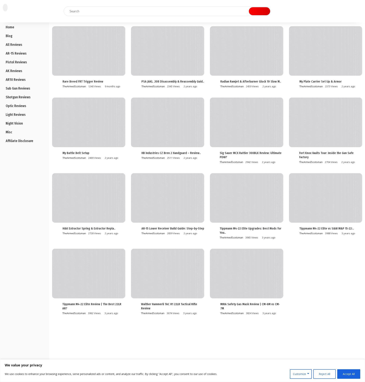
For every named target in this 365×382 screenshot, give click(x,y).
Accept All (349, 374)
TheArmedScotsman (74, 86)
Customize (299, 374)
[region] (182, 370)
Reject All (324, 374)
